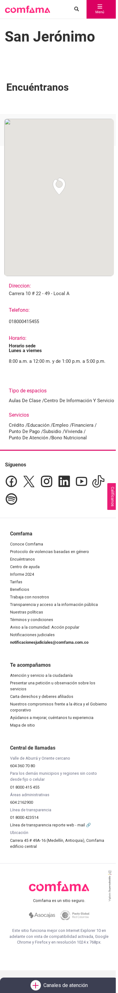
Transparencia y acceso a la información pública (54, 604)
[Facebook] (11, 481)
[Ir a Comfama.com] (59, 890)
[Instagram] (46, 481)
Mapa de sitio (22, 725)
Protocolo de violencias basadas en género (49, 551)
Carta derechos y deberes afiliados (41, 696)
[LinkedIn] (64, 481)
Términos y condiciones (31, 619)
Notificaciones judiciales (32, 634)
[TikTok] (98, 481)
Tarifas (16, 581)
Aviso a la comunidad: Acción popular (44, 627)
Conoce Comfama (26, 544)
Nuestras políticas (26, 612)
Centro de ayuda (25, 566)
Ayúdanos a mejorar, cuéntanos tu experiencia (51, 717)
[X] (29, 481)
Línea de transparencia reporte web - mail (48, 825)
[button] (27, 9)
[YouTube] (81, 481)
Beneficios (19, 589)
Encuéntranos (22, 559)
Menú (99, 12)
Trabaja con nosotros (29, 597)
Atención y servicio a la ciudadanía (41, 675)
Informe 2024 (22, 574)
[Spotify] (11, 499)
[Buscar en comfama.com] (75, 9)
